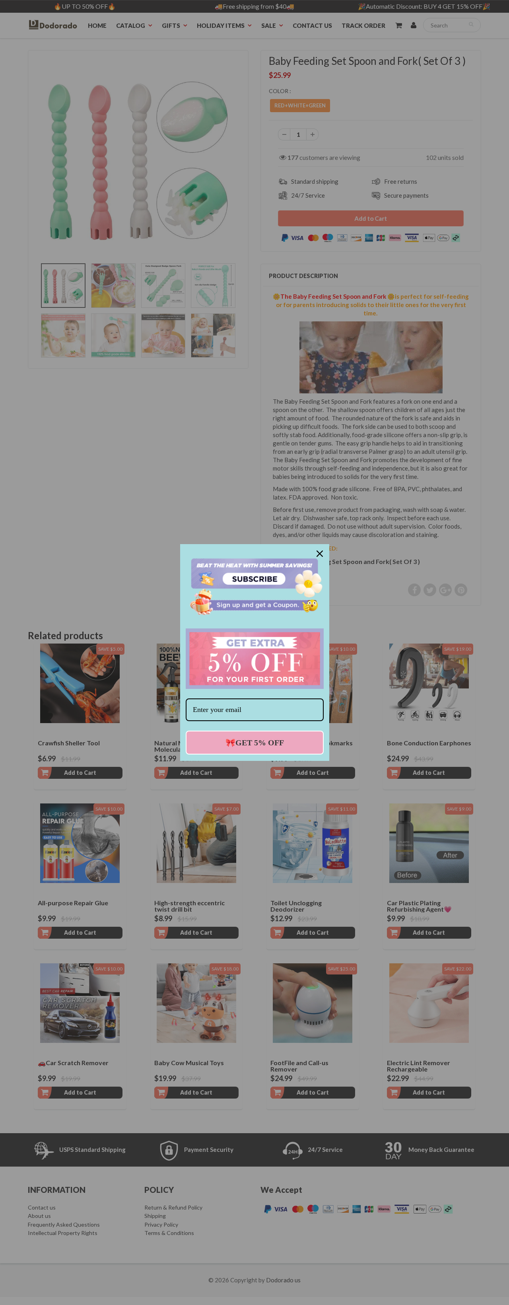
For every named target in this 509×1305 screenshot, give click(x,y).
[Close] (319, 553)
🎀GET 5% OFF (254, 742)
